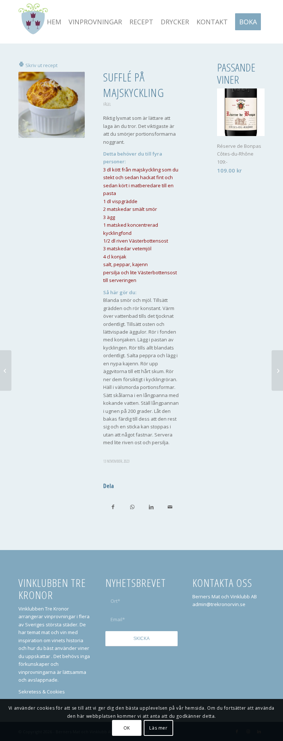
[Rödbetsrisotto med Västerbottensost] (277, 370)
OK (126, 728)
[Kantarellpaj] (5, 370)
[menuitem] (54, 21)
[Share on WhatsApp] (132, 506)
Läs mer (158, 728)
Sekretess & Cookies (41, 691)
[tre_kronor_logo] (33, 21)
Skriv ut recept (40, 65)
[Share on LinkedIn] (151, 506)
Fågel (107, 104)
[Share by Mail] (170, 506)
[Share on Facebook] (113, 506)
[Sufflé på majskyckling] (51, 105)
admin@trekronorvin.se (218, 604)
